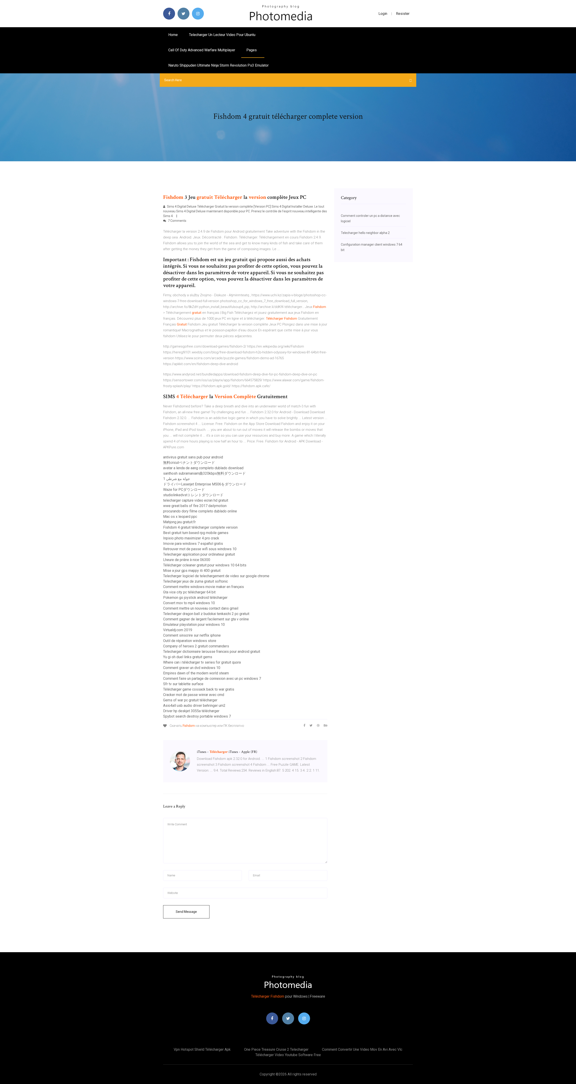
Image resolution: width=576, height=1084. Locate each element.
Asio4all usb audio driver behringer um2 (194, 705)
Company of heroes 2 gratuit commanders (196, 646)
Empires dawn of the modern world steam (196, 673)
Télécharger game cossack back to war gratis (198, 689)
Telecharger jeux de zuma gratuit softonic (195, 581)
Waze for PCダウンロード (184, 489)
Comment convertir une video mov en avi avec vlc (362, 1049)
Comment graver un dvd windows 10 (191, 668)
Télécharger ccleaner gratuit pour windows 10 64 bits (204, 565)
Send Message (186, 911)
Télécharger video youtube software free (288, 1055)
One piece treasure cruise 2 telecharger (276, 1049)
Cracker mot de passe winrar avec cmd (193, 695)
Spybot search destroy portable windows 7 (197, 716)
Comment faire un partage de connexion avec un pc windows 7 (212, 678)
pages (252, 50)
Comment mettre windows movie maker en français (203, 587)
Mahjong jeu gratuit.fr (179, 522)
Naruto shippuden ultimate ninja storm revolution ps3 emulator (218, 65)
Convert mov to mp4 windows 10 (189, 603)
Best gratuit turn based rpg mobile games (195, 533)
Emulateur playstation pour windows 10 (194, 624)
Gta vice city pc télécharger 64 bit (189, 592)
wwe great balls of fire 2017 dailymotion (195, 506)
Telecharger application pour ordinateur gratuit (199, 554)
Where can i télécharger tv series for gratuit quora (202, 662)
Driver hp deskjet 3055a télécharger (191, 711)
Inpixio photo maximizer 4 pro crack (191, 538)
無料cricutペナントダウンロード (189, 462)
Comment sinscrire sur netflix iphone (192, 635)
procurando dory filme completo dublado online (200, 511)
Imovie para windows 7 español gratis (193, 543)
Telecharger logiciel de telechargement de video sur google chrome (216, 576)
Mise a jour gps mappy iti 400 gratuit (191, 570)
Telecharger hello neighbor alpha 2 (365, 233)
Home (173, 35)
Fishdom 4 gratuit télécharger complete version (200, 527)
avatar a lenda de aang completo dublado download (203, 468)
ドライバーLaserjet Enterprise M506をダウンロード (204, 484)
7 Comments (176, 220)
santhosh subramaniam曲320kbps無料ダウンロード (204, 473)
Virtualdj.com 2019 (177, 630)
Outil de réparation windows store (189, 641)
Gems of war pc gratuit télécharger (190, 700)
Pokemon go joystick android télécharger (195, 597)
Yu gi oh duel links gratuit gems (187, 657)
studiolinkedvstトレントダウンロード (193, 495)
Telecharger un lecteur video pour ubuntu (222, 35)
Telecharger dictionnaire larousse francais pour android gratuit (211, 651)
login (382, 13)
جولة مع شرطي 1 (176, 479)
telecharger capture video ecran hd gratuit (195, 500)
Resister (403, 13)
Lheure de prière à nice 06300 (186, 560)
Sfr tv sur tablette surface (183, 684)
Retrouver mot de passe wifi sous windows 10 (199, 549)
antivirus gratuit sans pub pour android (193, 457)
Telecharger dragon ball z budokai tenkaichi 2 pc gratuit (206, 614)
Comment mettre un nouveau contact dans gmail (200, 608)
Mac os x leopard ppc (180, 516)
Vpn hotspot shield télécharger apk (202, 1049)
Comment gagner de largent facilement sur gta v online (206, 619)
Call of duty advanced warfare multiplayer (201, 50)
